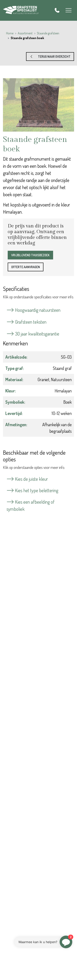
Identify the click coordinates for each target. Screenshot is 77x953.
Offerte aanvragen (25, 267)
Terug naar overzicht (52, 56)
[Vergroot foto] (38, 105)
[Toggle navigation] (68, 10)
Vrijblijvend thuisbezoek (30, 255)
